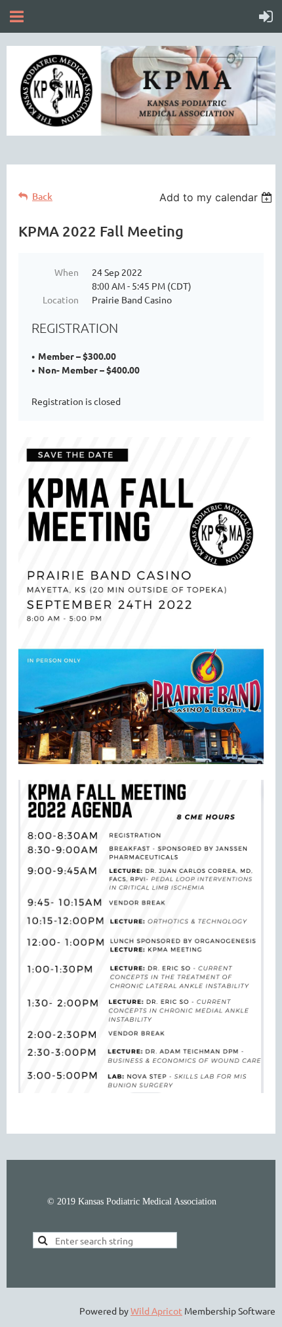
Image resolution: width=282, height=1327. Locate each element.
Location (61, 299)
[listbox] (217, 197)
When (66, 272)
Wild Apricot (156, 1311)
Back (42, 196)
